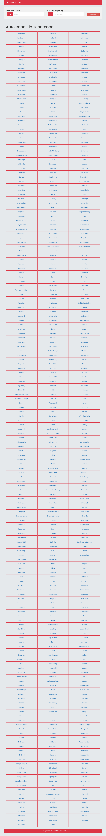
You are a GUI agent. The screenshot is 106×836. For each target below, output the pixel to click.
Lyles (21, 664)
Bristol (84, 47)
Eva (21, 577)
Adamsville (53, 233)
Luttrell (84, 307)
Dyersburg (21, 77)
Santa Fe (53, 755)
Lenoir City (53, 116)
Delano (84, 551)
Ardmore (53, 299)
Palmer (84, 360)
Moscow (53, 386)
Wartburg (21, 329)
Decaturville (84, 333)
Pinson (53, 720)
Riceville (84, 738)
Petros (53, 716)
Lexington (21, 138)
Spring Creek (21, 777)
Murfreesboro (84, 38)
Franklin (84, 42)
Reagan (21, 738)
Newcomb (53, 694)
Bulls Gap (84, 346)
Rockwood (84, 151)
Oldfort (84, 703)
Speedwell (84, 772)
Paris (53, 103)
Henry (21, 403)
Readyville (84, 733)
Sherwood (84, 764)
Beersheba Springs (21, 399)
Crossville (53, 342)
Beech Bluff (21, 481)
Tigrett (21, 798)
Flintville (53, 585)
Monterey (84, 207)
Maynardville (21, 225)
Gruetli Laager (21, 603)
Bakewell (53, 477)
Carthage (84, 199)
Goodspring (53, 594)
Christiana (21, 520)
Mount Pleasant (84, 181)
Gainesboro (53, 320)
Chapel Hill (84, 273)
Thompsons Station (53, 794)
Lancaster (84, 642)
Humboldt (21, 121)
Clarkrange (21, 525)
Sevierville (21, 73)
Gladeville (21, 594)
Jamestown (84, 242)
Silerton (84, 455)
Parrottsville (84, 442)
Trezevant (84, 338)
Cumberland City (53, 429)
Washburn (53, 807)
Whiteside (21, 816)
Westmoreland (21, 229)
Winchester (84, 90)
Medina (84, 164)
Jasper (53, 194)
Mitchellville (84, 446)
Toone (53, 420)
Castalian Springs (53, 512)
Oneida (53, 168)
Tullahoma (21, 81)
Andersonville (53, 468)
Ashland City (84, 190)
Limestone (21, 655)
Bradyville (84, 494)
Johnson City (21, 42)
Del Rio (53, 551)
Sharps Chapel (21, 764)
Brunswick (53, 499)
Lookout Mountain (84, 247)
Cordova (21, 533)
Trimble (53, 373)
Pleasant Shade (21, 725)
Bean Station (21, 207)
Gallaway (21, 368)
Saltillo (53, 390)
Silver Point (53, 768)
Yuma (53, 824)
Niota (21, 351)
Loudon (21, 147)
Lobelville (21, 333)
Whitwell (53, 255)
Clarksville (53, 38)
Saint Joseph (21, 346)
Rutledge (21, 303)
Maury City (53, 360)
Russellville (84, 751)
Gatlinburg (84, 168)
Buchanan (21, 503)
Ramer (21, 425)
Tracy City (21, 281)
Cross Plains (21, 255)
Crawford (84, 538)
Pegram (21, 238)
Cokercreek (84, 525)
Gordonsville (84, 299)
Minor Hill (21, 390)
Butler (53, 507)
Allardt (21, 373)
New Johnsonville (53, 247)
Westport (21, 811)
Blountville (84, 490)
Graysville (53, 599)
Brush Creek (84, 499)
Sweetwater (21, 151)
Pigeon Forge (21, 142)
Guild (53, 603)
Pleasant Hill (53, 377)
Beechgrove (53, 481)
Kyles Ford (53, 638)
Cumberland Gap (21, 394)
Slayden (53, 451)
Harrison (53, 607)
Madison (21, 668)
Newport (85, 94)
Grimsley (84, 599)
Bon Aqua (53, 494)
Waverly (53, 199)
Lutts (84, 659)
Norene (84, 694)
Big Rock (84, 486)
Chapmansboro (21, 516)
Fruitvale (53, 590)
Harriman (84, 73)
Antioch (84, 468)
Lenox (53, 651)
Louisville (84, 173)
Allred (85, 464)
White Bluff (21, 194)
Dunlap (21, 177)
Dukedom (21, 564)
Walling (21, 807)
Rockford (21, 338)
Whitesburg (84, 811)
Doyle (85, 377)
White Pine (53, 203)
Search (93, 15)
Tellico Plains (84, 320)
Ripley (85, 121)
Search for (13, 11)
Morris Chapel (21, 690)
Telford (84, 790)
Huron (21, 625)
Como (53, 529)
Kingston (84, 142)
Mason (53, 264)
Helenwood (85, 612)
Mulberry (21, 694)
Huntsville (84, 294)
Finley (53, 581)
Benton (53, 290)
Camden (21, 190)
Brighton (21, 212)
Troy (84, 290)
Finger (84, 429)
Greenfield (53, 238)
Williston (21, 412)
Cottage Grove (84, 459)
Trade (84, 798)
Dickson (84, 81)
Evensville (53, 577)
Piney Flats (21, 720)
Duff (84, 559)
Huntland (53, 338)
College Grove (21, 529)
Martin (21, 103)
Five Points (84, 581)
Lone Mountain (53, 655)
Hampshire (84, 603)
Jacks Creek (84, 629)
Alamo (53, 220)
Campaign (21, 512)
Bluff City (53, 260)
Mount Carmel (21, 155)
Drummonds (21, 559)
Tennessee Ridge (21, 290)
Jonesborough (53, 155)
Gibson (53, 412)
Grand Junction (53, 433)
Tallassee (21, 790)
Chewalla (84, 516)
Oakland (85, 125)
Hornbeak (53, 407)
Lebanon (21, 68)
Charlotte (84, 268)
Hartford (85, 607)
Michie (21, 377)
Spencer (21, 264)
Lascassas (53, 646)
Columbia (84, 60)
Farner (21, 581)
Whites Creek (53, 811)
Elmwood (53, 572)
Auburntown (53, 442)
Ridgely (84, 255)
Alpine (21, 468)
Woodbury (21, 216)
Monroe (53, 685)
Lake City (53, 642)
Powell (21, 729)
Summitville (21, 785)
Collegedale (53, 94)
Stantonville (53, 438)
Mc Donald (21, 672)
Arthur (21, 477)
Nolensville (53, 129)
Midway (21, 681)
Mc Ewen (53, 672)
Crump (84, 281)
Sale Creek (21, 755)
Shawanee (53, 764)
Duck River (53, 559)
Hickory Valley (21, 459)
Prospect (84, 729)
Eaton (21, 568)
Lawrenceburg (84, 103)
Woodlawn (84, 820)
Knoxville (84, 34)
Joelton (53, 633)
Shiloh (21, 768)
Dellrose (21, 555)
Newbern (21, 199)
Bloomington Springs (53, 490)
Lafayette (84, 155)
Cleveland (53, 47)
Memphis (21, 34)
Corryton (53, 533)
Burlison (21, 407)
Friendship (53, 364)
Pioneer (84, 720)
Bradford (84, 312)
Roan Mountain (84, 742)
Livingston (53, 190)
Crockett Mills (21, 542)
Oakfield (85, 698)
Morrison (84, 351)
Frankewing (21, 590)
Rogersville (53, 138)
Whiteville (21, 164)
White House (21, 99)
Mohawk (21, 685)
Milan (84, 129)
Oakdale (21, 446)
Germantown (53, 60)
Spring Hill (21, 60)
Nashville (53, 34)
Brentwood (84, 55)
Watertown (53, 268)
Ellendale (21, 572)
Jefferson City (53, 125)
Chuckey (53, 520)
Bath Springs (84, 477)
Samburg (53, 446)
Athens (53, 86)
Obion (21, 312)
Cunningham (21, 546)
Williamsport (53, 820)
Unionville (53, 803)
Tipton (53, 798)
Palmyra (84, 711)
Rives (53, 425)
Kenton (21, 299)
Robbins (21, 746)
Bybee (84, 507)
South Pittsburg (53, 151)
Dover (53, 277)
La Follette (84, 638)
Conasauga (84, 529)
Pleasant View (85, 177)
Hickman (53, 616)
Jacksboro (21, 247)
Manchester (21, 90)
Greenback (21, 307)
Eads (53, 564)
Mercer (84, 677)
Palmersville (53, 711)
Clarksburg (84, 407)
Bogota (21, 494)
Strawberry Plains (21, 781)
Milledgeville (21, 442)
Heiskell (53, 612)
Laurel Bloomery (84, 646)
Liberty (84, 425)
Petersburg (53, 381)
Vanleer (84, 412)
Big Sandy (21, 386)
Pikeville (84, 260)
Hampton (21, 607)
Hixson (53, 620)
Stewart (84, 777)
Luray (53, 659)
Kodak (21, 638)
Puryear (21, 360)
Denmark (53, 555)
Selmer (21, 181)
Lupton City (21, 659)
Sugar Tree (53, 781)
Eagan (84, 564)
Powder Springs (84, 725)
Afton (21, 464)
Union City (84, 107)
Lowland (84, 655)
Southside (53, 772)
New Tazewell (84, 229)
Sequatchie (84, 755)
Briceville (21, 499)
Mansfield (53, 668)
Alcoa (21, 112)
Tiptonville (21, 168)
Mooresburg (84, 685)
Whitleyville (53, 816)
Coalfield (53, 525)
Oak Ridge (53, 68)
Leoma (84, 651)
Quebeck (53, 733)
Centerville (21, 186)
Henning (21, 325)
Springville (53, 777)
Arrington (84, 472)
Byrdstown (84, 342)
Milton (84, 681)
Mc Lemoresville (21, 677)
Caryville (84, 233)
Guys (84, 399)
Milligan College (53, 681)
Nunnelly (53, 698)
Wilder (84, 816)
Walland (84, 803)
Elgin (84, 568)
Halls (84, 216)
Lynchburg (53, 664)
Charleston (85, 355)
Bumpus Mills (21, 507)
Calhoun (84, 390)
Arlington (21, 94)
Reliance (53, 738)
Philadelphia (21, 355)
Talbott (84, 785)
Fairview (21, 134)
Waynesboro (84, 225)
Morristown (21, 51)
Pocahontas (53, 725)
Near (55, 11)
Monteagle (53, 303)
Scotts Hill (21, 316)
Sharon (84, 329)
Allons (53, 464)
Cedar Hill (21, 429)
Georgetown (84, 590)
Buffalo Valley (84, 503)
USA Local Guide (13, 2)
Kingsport (53, 42)
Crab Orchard (53, 346)
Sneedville (84, 286)
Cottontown (21, 538)
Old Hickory (53, 703)
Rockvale (84, 746)
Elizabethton (84, 86)
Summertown (85, 781)
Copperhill (84, 420)
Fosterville (84, 585)
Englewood (21, 268)
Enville (21, 451)
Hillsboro (21, 620)
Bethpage (53, 486)
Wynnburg (21, 824)
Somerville (84, 203)
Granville (21, 599)
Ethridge (53, 394)
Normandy (21, 698)
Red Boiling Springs (84, 303)
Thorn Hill (84, 794)
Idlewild (84, 625)
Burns (21, 277)
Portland (53, 90)
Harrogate (53, 164)
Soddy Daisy (21, 772)
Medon (84, 451)
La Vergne (53, 64)
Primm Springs (53, 729)
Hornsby (84, 433)
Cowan (21, 260)
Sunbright (21, 381)
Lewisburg (84, 99)
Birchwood (21, 490)
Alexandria (53, 316)
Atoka (85, 77)
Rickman (21, 742)
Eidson (53, 568)
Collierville (84, 51)
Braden (21, 438)
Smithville (21, 173)
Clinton (53, 107)
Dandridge (21, 160)
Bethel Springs (53, 351)
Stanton (84, 403)
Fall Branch (84, 577)
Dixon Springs (84, 555)
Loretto (84, 251)
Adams (84, 364)
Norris (85, 194)
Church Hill (84, 134)
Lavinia (21, 651)
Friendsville (53, 325)
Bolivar (53, 160)
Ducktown (84, 394)
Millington (53, 99)
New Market (53, 286)
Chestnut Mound (53, 516)
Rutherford (53, 307)
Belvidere (21, 486)
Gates (84, 373)
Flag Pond (21, 585)
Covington (53, 121)
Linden (53, 329)
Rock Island (53, 746)
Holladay (84, 620)
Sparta (84, 147)
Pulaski (21, 129)
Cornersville (53, 294)
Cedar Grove (84, 512)
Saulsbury (53, 459)
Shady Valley (84, 759)
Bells (84, 160)
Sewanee (21, 759)
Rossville (21, 751)
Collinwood (85, 316)
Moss (53, 690)
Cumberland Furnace (84, 542)
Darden (84, 546)
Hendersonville (53, 51)
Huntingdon (53, 177)
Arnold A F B (53, 472)
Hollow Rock (53, 355)
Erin (21, 294)
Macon (84, 664)
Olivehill (21, 707)
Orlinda (53, 333)
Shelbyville (53, 77)
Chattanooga (21, 38)
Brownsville (21, 116)
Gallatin (21, 64)
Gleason (21, 286)
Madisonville (53, 147)
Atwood (84, 325)
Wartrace (53, 368)
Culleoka (53, 542)
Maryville (84, 68)
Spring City (53, 242)
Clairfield (84, 520)
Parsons (53, 225)
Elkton (84, 381)
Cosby (84, 533)
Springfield (53, 81)
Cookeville (53, 55)
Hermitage (21, 616)
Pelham (21, 716)
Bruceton (84, 277)
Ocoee (21, 703)
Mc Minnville (53, 677)
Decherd (84, 220)
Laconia (21, 642)
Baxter (53, 281)
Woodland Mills (84, 416)
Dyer (53, 207)
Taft (53, 785)
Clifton (53, 216)
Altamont (53, 312)
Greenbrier (53, 134)
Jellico (21, 633)
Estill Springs (21, 242)
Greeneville (53, 73)
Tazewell (53, 790)
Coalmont (21, 342)
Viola (53, 455)
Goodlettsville (21, 86)
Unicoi (84, 186)
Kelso (84, 633)
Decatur (84, 264)
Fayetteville (84, 112)
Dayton (21, 107)
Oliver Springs (21, 203)
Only (53, 707)
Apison (21, 472)
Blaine (21, 251)
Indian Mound (21, 629)
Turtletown (21, 803)
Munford (53, 142)
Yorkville (84, 438)
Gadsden (53, 399)
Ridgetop (84, 238)
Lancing (21, 646)
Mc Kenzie (84, 672)
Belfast (84, 481)
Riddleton (53, 742)
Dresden (53, 212)
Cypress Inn (53, 546)
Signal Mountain (84, 116)
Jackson (21, 47)
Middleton (84, 368)
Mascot (84, 668)
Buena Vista (53, 503)
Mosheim (53, 229)
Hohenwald (53, 186)
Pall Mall (21, 711)
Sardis (21, 416)
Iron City (53, 629)
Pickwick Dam (84, 716)
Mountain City (21, 220)
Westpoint (84, 807)
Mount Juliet (84, 64)
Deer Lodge (21, 551)
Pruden (21, 733)
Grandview (84, 594)
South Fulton (21, 233)
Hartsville (21, 612)
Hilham (84, 616)
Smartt (84, 768)
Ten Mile (21, 794)
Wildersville (21, 820)
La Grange (21, 455)
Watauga (21, 420)
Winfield (21, 320)
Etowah (53, 173)
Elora (84, 572)
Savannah (21, 125)
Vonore (21, 273)
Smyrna (21, 55)
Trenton (53, 181)
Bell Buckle (84, 386)
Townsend (53, 403)
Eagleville (21, 364)
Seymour (53, 759)
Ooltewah (84, 707)
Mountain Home (84, 690)
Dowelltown (53, 416)
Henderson (84, 138)
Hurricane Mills (53, 625)
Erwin (53, 112)
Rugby (53, 751)
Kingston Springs (84, 212)
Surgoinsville (53, 251)
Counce (53, 538)
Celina (53, 273)
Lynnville (21, 433)
